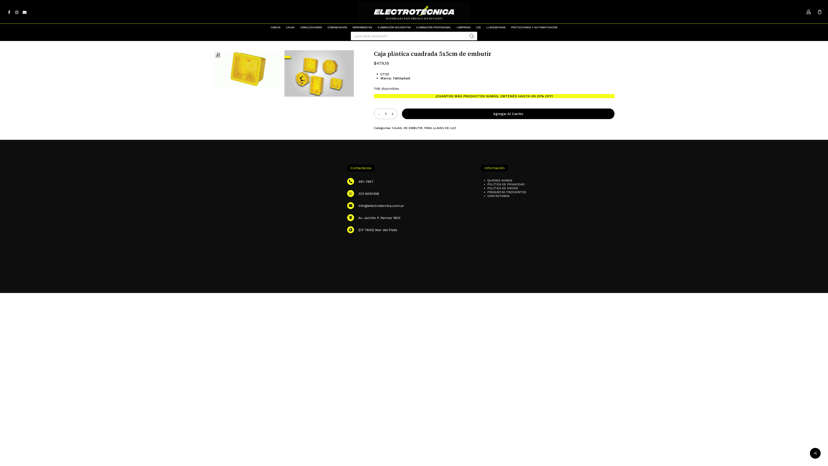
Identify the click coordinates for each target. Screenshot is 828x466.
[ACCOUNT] (808, 12)
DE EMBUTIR (413, 128)
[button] (819, 2)
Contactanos (498, 196)
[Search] (471, 36)
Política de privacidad (506, 184)
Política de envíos (502, 188)
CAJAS (397, 128)
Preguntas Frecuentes (506, 192)
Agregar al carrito (508, 114)
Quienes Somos (499, 180)
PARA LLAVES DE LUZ (440, 128)
